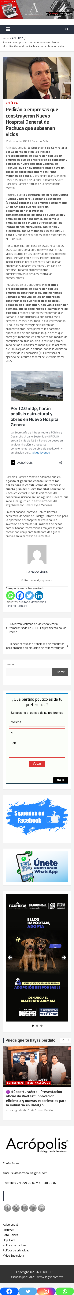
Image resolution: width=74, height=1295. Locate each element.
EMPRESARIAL (15, 1082)
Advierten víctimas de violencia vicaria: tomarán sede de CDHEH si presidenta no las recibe (37, 628)
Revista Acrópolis (38, 1082)
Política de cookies (14, 1245)
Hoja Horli (9, 1240)
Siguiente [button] (63, 957)
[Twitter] (29, 595)
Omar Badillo (45, 1110)
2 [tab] (37, 1026)
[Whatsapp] (10, 595)
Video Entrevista (13, 1256)
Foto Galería (11, 1235)
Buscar (10, 664)
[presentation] (63, 1040)
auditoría (24, 602)
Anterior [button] (10, 957)
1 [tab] (33, 1026)
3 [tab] (41, 1026)
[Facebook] (20, 595)
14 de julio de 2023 (17, 141)
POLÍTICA (12, 103)
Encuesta (8, 1230)
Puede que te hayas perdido (30, 1040)
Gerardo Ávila (40, 141)
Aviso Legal (10, 1225)
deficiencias (38, 602)
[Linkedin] (39, 595)
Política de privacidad (16, 1250)
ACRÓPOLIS (47, 1272)
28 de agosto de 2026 (20, 1110)
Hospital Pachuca (16, 606)
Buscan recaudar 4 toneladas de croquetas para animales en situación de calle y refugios (35, 646)
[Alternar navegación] (8, 29)
